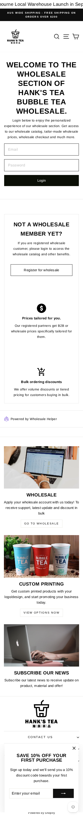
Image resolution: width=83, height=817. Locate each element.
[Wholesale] (41, 467)
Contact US (40, 737)
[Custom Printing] (41, 556)
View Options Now (41, 612)
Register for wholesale (41, 270)
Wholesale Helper (43, 419)
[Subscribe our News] (41, 645)
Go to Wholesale (41, 523)
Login (41, 180)
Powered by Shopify (41, 812)
